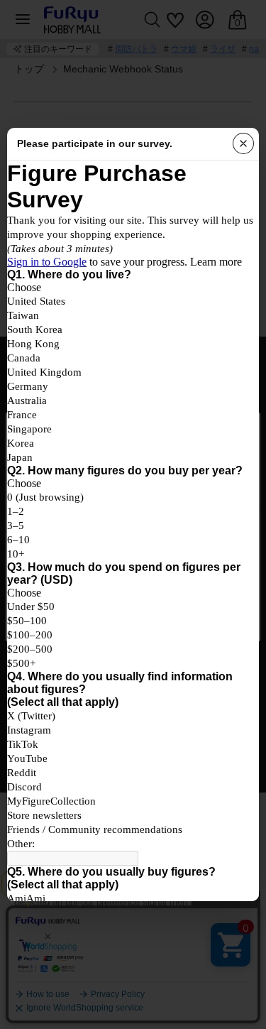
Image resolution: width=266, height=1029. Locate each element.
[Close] (243, 143)
